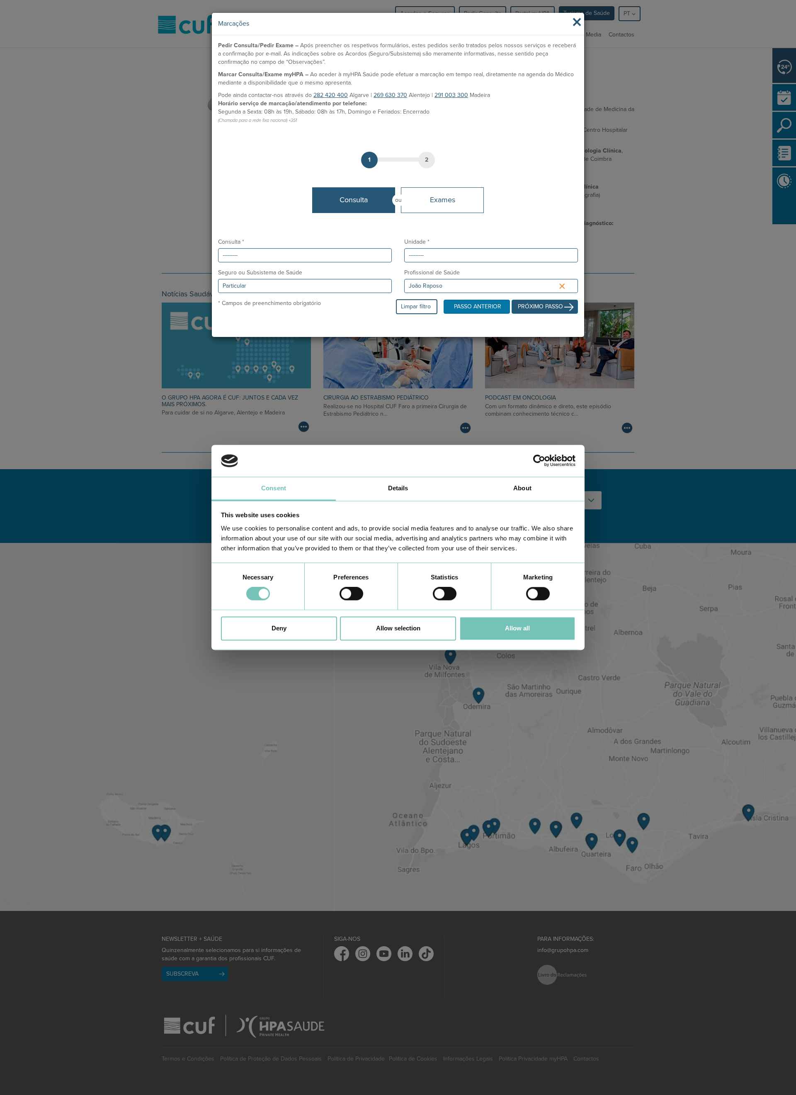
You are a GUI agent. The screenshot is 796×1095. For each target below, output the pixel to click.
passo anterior (477, 306)
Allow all (517, 628)
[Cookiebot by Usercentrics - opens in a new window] (539, 461)
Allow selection (398, 628)
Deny (279, 628)
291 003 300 (451, 95)
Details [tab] (398, 488)
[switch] (351, 594)
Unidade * (417, 241)
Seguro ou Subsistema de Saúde (260, 272)
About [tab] (522, 488)
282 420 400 (330, 95)
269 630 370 (390, 95)
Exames (442, 199)
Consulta (354, 199)
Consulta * (231, 241)
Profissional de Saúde (432, 272)
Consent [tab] (273, 488)
